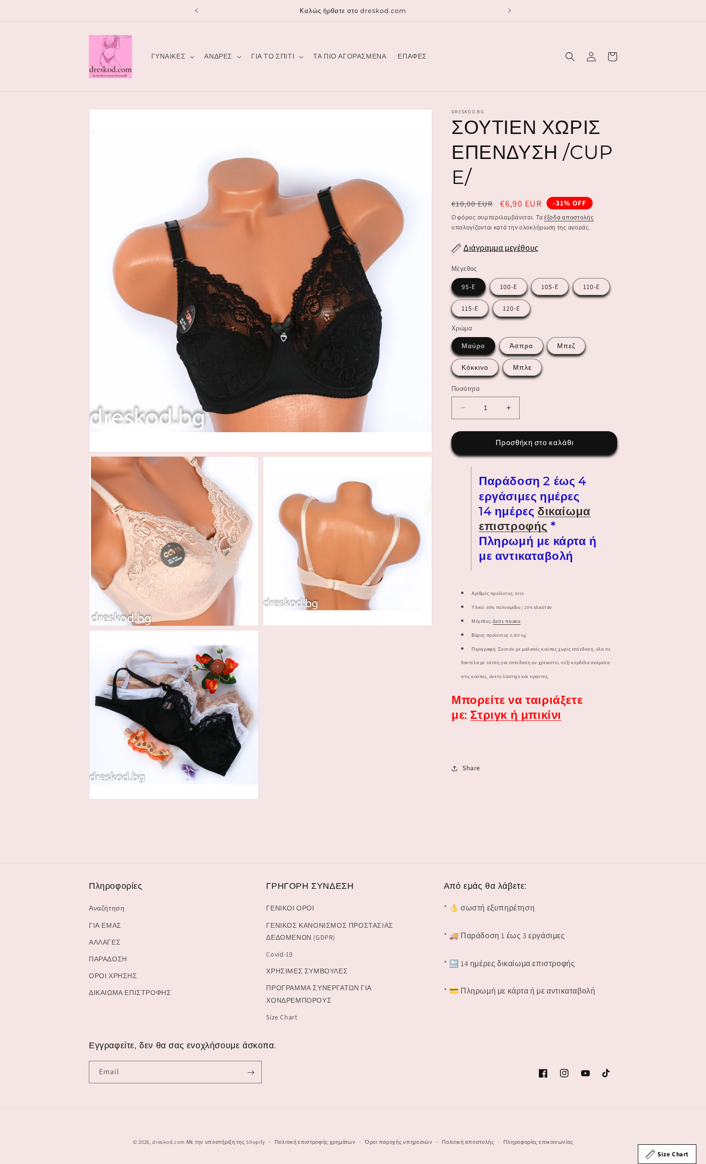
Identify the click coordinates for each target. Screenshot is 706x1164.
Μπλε (522, 367)
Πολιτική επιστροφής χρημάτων (315, 1141)
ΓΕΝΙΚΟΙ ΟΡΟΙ (290, 908)
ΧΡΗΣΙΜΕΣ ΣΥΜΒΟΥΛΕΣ (307, 971)
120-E (511, 307)
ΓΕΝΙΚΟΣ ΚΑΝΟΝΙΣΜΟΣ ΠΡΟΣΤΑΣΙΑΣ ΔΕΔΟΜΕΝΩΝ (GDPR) (329, 931)
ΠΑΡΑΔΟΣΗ (108, 959)
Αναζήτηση (106, 908)
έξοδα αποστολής (569, 217)
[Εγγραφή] (250, 1072)
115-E (470, 307)
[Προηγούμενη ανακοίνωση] (196, 10)
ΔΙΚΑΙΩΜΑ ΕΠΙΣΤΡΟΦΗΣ (130, 993)
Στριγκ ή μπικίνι (515, 715)
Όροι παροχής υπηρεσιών (398, 1141)
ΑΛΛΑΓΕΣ (105, 942)
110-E (591, 286)
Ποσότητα (465, 389)
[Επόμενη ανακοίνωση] (509, 10)
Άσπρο (521, 345)
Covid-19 (279, 954)
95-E (468, 286)
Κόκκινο (475, 367)
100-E (508, 286)
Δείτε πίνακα (506, 621)
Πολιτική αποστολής (468, 1141)
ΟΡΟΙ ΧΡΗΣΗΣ (113, 975)
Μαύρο (473, 345)
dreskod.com (168, 1142)
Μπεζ (566, 345)
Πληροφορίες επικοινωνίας (538, 1141)
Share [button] (471, 768)
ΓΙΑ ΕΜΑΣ (105, 925)
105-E (550, 286)
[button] (172, 56)
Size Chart (281, 1017)
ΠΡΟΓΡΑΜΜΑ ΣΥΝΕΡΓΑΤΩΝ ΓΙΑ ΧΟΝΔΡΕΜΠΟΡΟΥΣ (318, 994)
